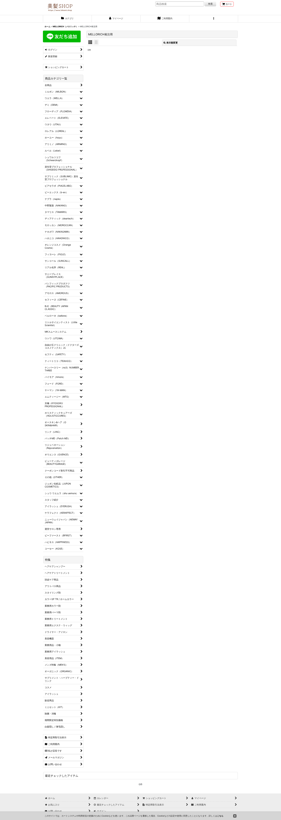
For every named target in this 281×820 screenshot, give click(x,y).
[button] (213, 18)
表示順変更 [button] (172, 42)
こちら (220, 815)
